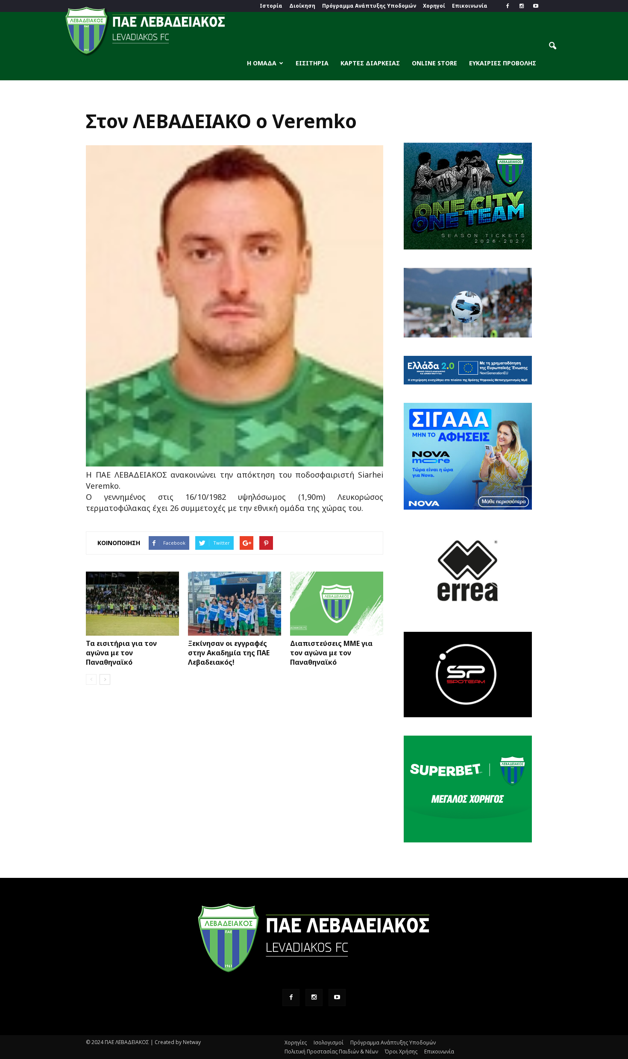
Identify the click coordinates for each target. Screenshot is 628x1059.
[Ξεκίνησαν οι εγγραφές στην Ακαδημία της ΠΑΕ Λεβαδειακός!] (234, 604)
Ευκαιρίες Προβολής (502, 63)
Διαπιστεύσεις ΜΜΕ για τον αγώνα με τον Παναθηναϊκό (331, 653)
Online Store (434, 63)
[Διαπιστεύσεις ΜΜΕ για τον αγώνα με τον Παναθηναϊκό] (336, 604)
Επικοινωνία (469, 5)
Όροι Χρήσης (401, 1051)
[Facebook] (507, 6)
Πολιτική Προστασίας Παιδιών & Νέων (331, 1051)
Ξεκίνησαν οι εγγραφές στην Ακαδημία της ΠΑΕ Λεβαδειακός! (229, 653)
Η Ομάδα (261, 63)
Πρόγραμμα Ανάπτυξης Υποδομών (369, 5)
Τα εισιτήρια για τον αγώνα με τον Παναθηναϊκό (121, 653)
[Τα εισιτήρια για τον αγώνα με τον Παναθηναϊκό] (132, 604)
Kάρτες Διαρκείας (370, 63)
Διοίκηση (302, 5)
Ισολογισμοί (328, 1042)
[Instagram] (521, 6)
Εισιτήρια (312, 63)
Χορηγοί (434, 5)
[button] (552, 46)
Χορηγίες (296, 1042)
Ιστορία (271, 5)
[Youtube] (535, 6)
